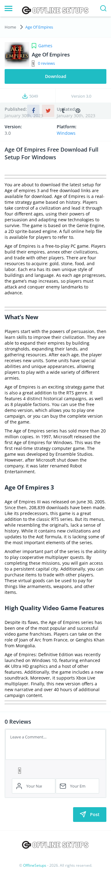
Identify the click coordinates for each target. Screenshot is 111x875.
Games (45, 45)
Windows (66, 133)
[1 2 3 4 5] (55, 770)
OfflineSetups (34, 865)
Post (95, 814)
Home (10, 27)
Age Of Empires (39, 27)
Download (55, 76)
